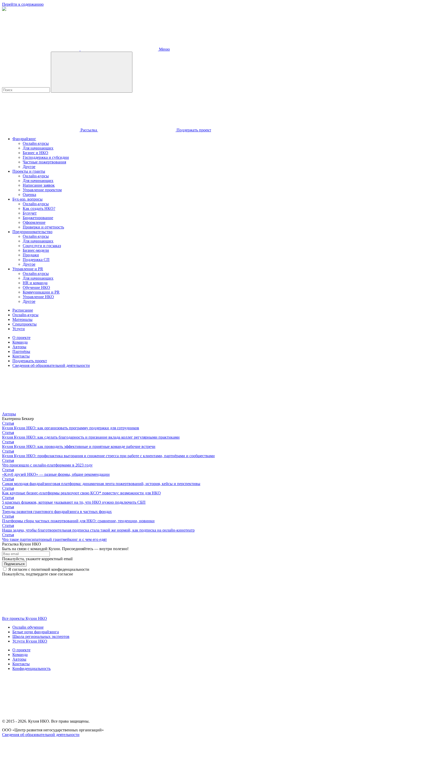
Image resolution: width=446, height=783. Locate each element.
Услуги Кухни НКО (29, 641)
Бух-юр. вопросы (27, 199)
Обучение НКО (36, 287)
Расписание (22, 310)
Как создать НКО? (39, 208)
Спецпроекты (24, 324)
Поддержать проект (29, 361)
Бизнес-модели (36, 250)
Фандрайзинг (24, 139)
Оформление (34, 222)
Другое (29, 166)
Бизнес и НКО (35, 153)
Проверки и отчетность (43, 227)
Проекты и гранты (28, 171)
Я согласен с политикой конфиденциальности (48, 569)
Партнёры (21, 351)
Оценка (29, 194)
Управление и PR (27, 269)
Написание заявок (39, 185)
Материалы (22, 319)
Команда (20, 342)
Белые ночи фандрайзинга (35, 632)
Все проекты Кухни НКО (24, 618)
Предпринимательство (32, 232)
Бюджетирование (38, 218)
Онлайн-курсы (36, 143)
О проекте (21, 337)
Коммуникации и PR (41, 292)
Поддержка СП (36, 259)
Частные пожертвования (44, 162)
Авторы (19, 347)
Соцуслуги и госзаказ (42, 245)
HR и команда (35, 283)
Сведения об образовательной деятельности (51, 365)
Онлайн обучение (28, 627)
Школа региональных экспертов (40, 636)
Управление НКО (38, 297)
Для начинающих (38, 148)
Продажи (31, 255)
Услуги (18, 329)
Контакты (21, 356)
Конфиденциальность (31, 668)
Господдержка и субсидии (46, 157)
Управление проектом (42, 190)
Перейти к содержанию (23, 4)
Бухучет (30, 213)
